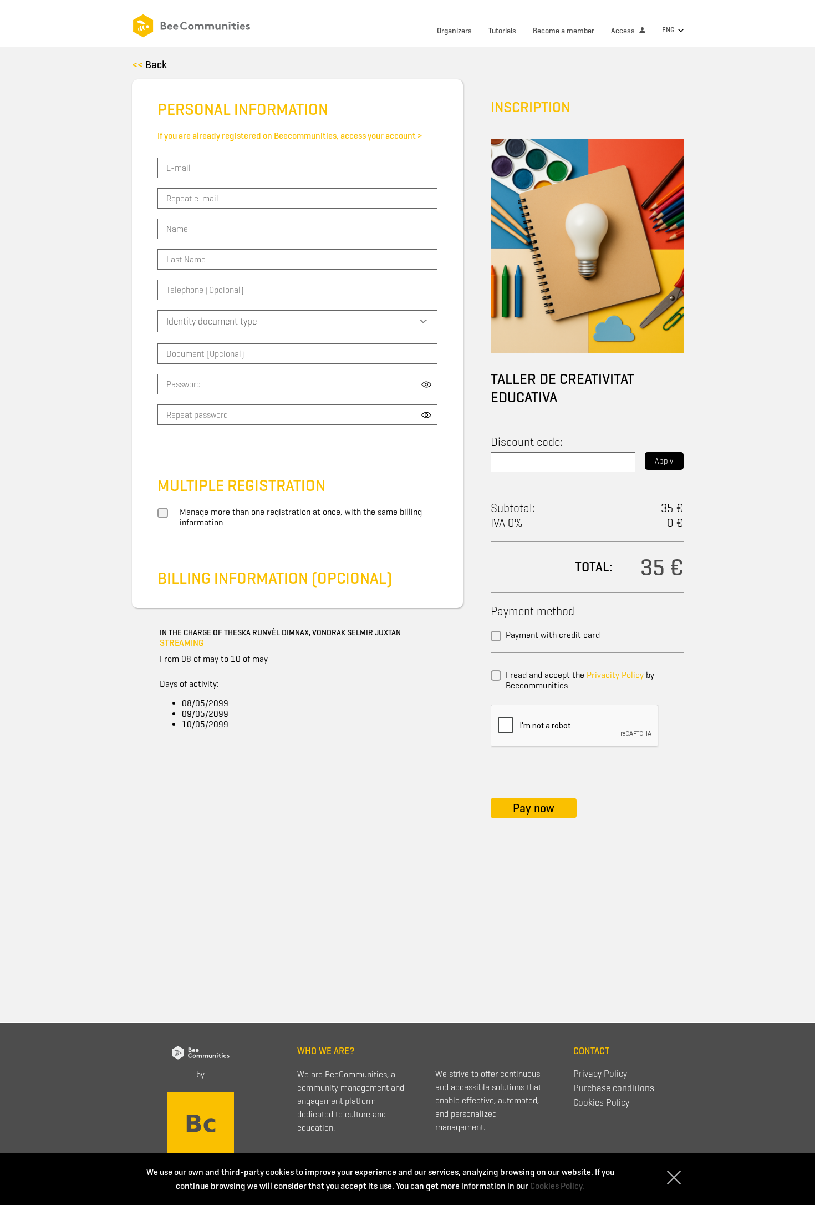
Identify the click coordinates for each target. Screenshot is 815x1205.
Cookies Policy (601, 1102)
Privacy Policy (600, 1074)
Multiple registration (241, 485)
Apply (664, 461)
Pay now (533, 808)
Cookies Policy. (557, 1186)
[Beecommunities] (208, 23)
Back (149, 64)
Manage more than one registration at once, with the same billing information (301, 517)
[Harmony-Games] (200, 1122)
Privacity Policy (615, 675)
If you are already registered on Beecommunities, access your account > (289, 135)
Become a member (563, 31)
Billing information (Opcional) (274, 578)
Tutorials (502, 31)
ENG (669, 29)
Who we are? (326, 1051)
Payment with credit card (553, 635)
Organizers (454, 31)
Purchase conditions (613, 1088)
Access (623, 31)
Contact (591, 1051)
